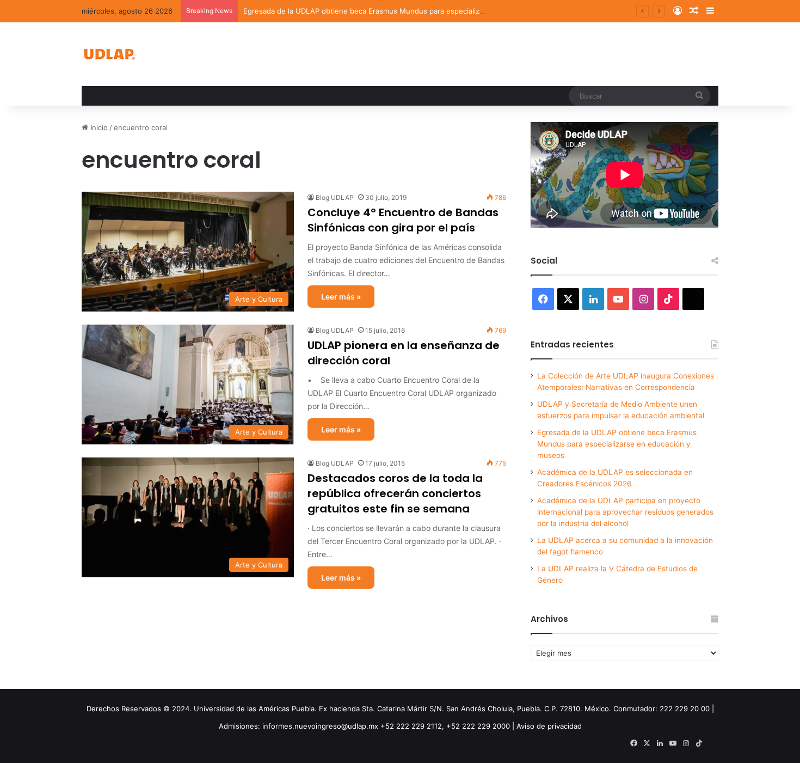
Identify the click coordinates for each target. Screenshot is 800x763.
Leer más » (341, 296)
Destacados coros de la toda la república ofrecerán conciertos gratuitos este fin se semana (395, 493)
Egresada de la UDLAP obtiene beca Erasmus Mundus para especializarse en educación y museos (410, 11)
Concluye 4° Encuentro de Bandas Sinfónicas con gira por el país (403, 220)
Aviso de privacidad (549, 726)
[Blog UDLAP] (109, 54)
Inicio (98, 127)
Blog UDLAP (335, 197)
